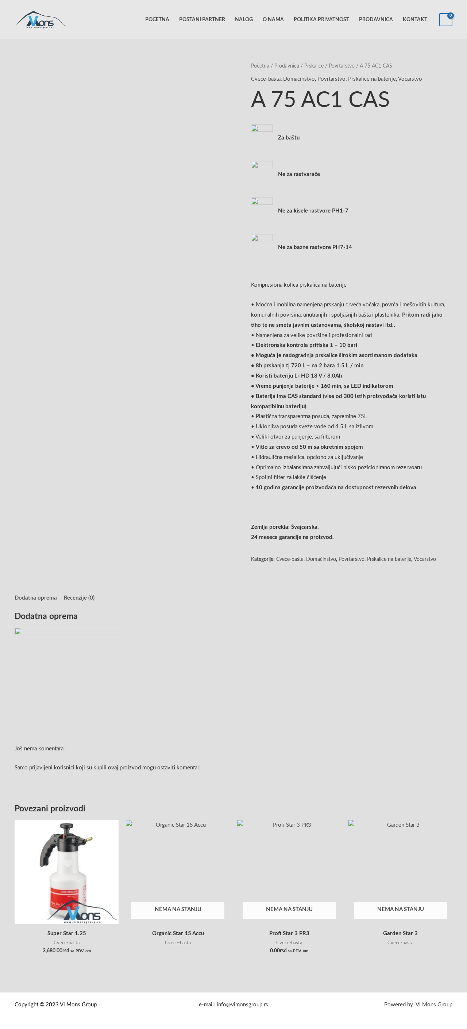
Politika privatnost (321, 19)
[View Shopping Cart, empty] (445, 20)
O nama (273, 19)
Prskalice (314, 66)
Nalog (244, 19)
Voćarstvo (410, 79)
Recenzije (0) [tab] (79, 598)
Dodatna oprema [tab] (36, 598)
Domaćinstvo (299, 79)
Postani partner (202, 19)
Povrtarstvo (342, 66)
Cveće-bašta (266, 79)
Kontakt (415, 19)
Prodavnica (376, 19)
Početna (157, 19)
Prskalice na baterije (372, 79)
